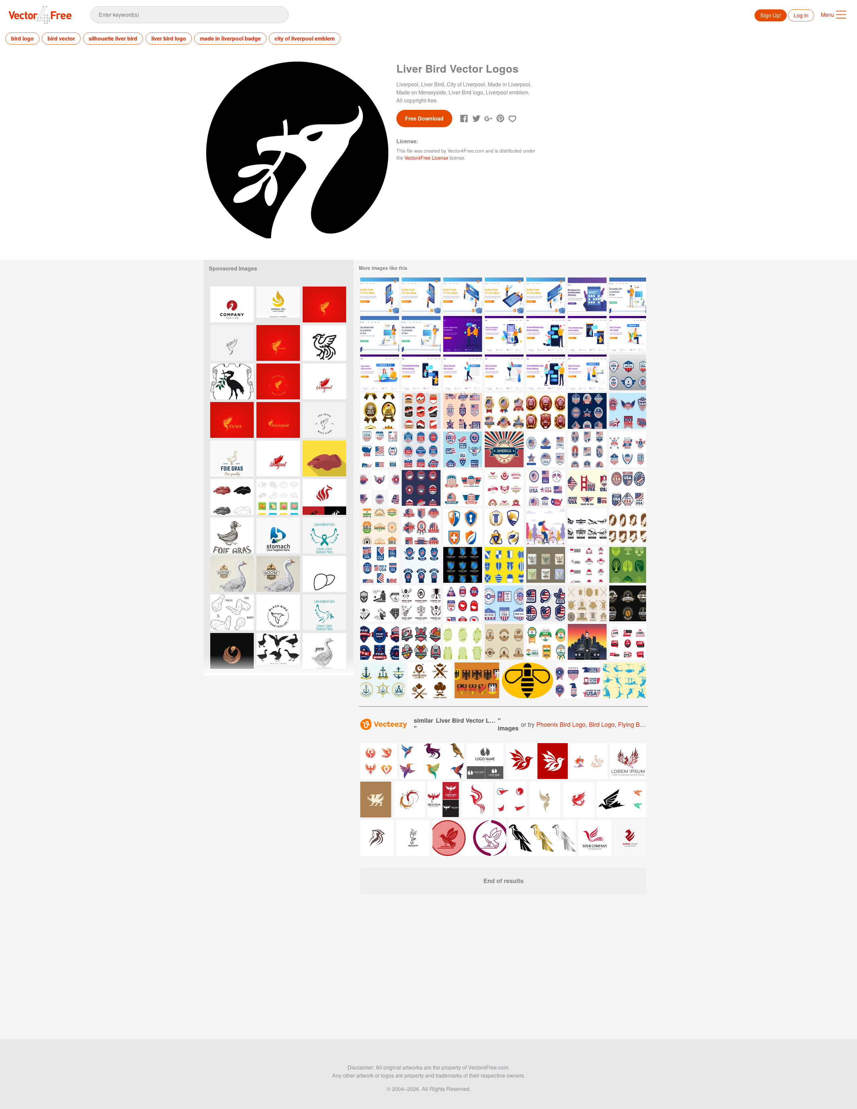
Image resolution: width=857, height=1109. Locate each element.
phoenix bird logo (561, 724)
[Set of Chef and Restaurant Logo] (429, 680)
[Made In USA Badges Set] (421, 526)
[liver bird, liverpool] (232, 381)
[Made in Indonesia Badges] (587, 565)
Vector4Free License (426, 157)
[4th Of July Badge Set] (379, 642)
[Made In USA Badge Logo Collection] (578, 680)
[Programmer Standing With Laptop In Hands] (627, 295)
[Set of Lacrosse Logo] (421, 642)
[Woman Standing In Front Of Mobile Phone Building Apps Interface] (379, 295)
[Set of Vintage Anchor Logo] (382, 680)
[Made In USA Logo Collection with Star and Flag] (462, 488)
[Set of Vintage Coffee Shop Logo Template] (627, 603)
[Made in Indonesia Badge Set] (379, 411)
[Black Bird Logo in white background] (278, 612)
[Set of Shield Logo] (462, 565)
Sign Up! (770, 15)
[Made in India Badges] (545, 642)
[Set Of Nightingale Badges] (627, 526)
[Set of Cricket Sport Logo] (379, 603)
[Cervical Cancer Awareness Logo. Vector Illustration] (324, 535)
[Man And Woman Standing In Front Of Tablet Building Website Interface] (504, 295)
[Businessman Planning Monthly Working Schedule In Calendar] (587, 295)
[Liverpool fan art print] (278, 343)
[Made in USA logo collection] (545, 449)
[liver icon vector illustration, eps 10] (324, 574)
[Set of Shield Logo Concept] (462, 526)
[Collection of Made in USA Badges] (421, 449)
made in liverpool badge (230, 38)
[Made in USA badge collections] (504, 603)
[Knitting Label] (587, 603)
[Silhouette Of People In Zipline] (624, 680)
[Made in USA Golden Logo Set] (504, 411)
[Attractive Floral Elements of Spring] (462, 642)
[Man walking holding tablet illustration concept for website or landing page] (462, 372)
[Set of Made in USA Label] (545, 488)
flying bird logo (639, 724)
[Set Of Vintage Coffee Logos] (504, 642)
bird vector (61, 38)
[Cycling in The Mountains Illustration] (545, 526)
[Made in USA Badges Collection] (587, 449)
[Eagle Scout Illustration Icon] (545, 565)
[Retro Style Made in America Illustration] (504, 449)
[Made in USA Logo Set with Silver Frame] (587, 411)
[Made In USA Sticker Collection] (627, 411)
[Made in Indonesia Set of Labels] (421, 411)
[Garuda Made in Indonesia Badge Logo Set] (504, 488)
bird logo (22, 38)
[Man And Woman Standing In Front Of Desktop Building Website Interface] (545, 295)
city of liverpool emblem (305, 38)
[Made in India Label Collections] (379, 526)
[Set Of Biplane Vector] (587, 526)
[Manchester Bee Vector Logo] (527, 680)
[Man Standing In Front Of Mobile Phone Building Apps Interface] (421, 295)
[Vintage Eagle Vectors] (477, 680)
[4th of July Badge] (421, 565)
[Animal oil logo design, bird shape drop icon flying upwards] (278, 304)
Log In (801, 15)
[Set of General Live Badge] (627, 642)
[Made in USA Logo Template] (627, 449)
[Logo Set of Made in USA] (627, 372)
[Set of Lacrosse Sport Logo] (421, 603)
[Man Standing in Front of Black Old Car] (587, 642)
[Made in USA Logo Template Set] (462, 449)
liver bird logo (168, 38)
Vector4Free (40, 15)
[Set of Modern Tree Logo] (627, 565)
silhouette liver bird (113, 38)
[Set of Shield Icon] (504, 565)
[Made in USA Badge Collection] (462, 603)
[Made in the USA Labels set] (379, 565)
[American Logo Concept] (545, 603)
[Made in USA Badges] (379, 449)
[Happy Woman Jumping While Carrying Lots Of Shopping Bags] (504, 334)
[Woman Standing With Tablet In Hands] (379, 334)
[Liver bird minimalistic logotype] (324, 304)
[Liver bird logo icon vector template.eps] (232, 304)
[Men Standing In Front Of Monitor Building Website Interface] (462, 295)
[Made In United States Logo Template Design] (379, 488)
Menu (827, 14)
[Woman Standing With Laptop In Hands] (421, 334)
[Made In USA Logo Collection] (462, 411)
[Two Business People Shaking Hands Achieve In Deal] (462, 334)
